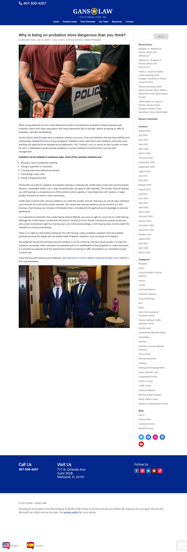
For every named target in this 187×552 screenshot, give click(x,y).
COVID (142, 285)
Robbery (143, 363)
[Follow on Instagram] (142, 470)
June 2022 (143, 198)
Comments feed (146, 423)
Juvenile (142, 341)
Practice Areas (70, 22)
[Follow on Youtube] (154, 470)
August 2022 (145, 189)
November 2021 (146, 229)
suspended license (148, 376)
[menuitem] (10, 545)
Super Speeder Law (148, 372)
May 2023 (143, 180)
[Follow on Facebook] (136, 470)
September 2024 (147, 162)
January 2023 (145, 184)
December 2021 (146, 225)
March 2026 (144, 153)
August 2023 (145, 171)
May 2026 (143, 144)
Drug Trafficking (146, 298)
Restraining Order (147, 358)
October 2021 (145, 234)
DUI (140, 303)
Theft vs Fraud (146, 381)
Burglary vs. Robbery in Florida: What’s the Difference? (150, 52)
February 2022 (146, 216)
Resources (117, 22)
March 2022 (144, 211)
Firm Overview (87, 22)
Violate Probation (92, 39)
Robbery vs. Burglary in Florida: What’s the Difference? (150, 64)
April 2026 (144, 148)
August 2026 (145, 130)
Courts (61, 39)
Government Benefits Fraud (152, 332)
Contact (130, 22)
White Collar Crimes (148, 399)
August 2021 (145, 238)
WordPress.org (146, 428)
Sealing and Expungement (152, 367)
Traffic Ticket (145, 385)
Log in (141, 414)
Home (56, 22)
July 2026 (143, 135)
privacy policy (71, 512)
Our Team (103, 22)
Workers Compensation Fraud (153, 403)
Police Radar (145, 354)
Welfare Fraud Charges (150, 394)
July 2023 (143, 175)
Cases (54, 39)
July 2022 (143, 193)
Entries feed (144, 419)
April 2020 (144, 248)
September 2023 (147, 166)
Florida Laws (145, 328)
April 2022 (144, 207)
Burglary (143, 263)
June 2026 (143, 139)
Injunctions (144, 337)
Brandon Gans (29, 39)
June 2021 (143, 243)
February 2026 (146, 157)
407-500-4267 (34, 3)
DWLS (141, 307)
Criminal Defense (74, 39)
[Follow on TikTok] (160, 470)
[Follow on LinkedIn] (148, 470)
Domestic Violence (148, 294)
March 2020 (144, 252)
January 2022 (145, 220)
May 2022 (143, 202)
